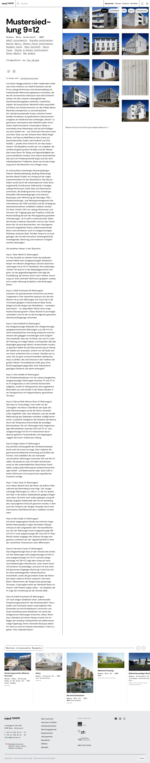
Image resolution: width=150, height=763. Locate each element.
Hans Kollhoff (32, 47)
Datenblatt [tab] (114, 10)
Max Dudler (29, 53)
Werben (44, 744)
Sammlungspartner (49, 729)
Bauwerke (109, 3)
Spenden (44, 747)
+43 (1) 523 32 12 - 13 (16, 732)
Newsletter (45, 740)
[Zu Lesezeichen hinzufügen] (8, 71)
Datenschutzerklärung (23, 758)
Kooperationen (47, 733)
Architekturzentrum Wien (29, 78)
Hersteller (134, 3)
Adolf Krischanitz (16, 40)
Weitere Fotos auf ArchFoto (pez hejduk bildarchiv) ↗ (87, 127)
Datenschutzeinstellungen (44, 758)
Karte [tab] (131, 10)
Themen (118, 3)
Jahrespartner (47, 736)
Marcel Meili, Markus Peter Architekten (29, 43)
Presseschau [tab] (142, 10)
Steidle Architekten (41, 40)
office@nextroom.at (12, 737)
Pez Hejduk (33, 60)
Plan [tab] (124, 10)
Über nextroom (47, 719)
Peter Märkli (13, 53)
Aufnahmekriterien (48, 726)
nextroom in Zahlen (49, 722)
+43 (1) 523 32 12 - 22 (16, 735)
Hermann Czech (14, 47)
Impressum (8, 758)
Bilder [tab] (104, 10)
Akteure (125, 3)
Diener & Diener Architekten (31, 50)
